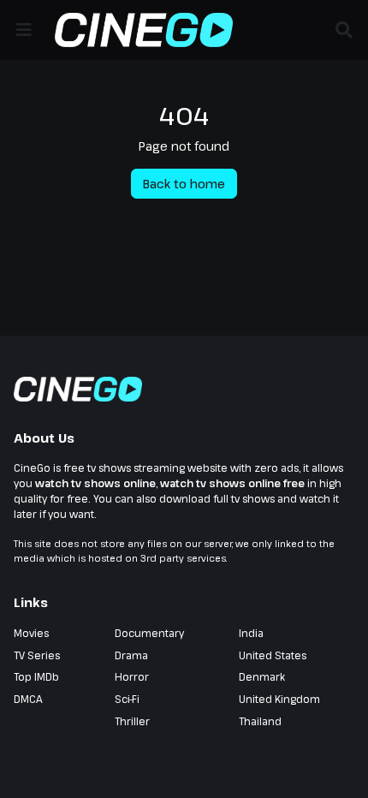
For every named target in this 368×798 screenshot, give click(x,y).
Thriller (132, 721)
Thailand (260, 721)
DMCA (28, 699)
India (251, 633)
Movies (31, 633)
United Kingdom (279, 699)
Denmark (262, 676)
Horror (132, 676)
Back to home (184, 184)
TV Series (37, 655)
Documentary (149, 633)
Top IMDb (36, 676)
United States (272, 655)
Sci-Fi (127, 699)
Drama (131, 655)
